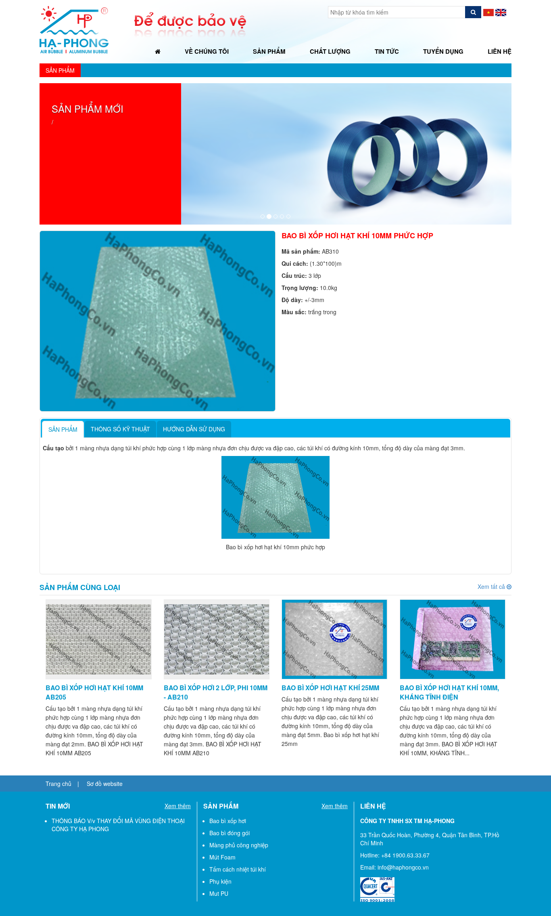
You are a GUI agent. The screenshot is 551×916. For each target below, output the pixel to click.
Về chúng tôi (207, 51)
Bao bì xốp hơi (227, 821)
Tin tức (387, 51)
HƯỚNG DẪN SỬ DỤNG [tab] (194, 429)
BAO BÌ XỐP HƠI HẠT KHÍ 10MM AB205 (94, 692)
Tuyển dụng (443, 51)
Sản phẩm (269, 51)
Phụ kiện (220, 881)
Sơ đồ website (105, 783)
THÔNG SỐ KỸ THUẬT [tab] (120, 429)
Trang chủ (58, 783)
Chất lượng (330, 51)
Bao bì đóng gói (229, 833)
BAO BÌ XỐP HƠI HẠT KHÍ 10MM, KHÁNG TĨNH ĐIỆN (449, 692)
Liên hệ (499, 51)
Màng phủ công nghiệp (238, 845)
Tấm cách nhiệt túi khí (237, 869)
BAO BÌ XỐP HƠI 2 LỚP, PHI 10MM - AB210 (215, 692)
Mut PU (218, 893)
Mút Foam (222, 857)
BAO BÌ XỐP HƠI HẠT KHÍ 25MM (330, 687)
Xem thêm (178, 806)
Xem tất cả (494, 586)
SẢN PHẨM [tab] (62, 429)
